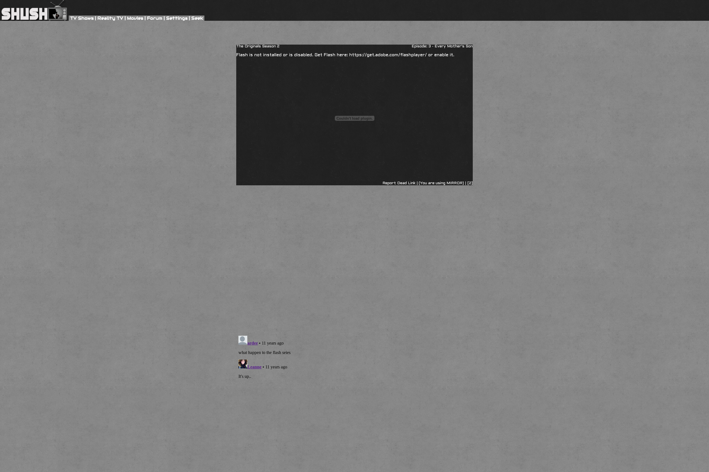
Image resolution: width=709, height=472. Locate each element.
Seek (197, 18)
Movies (135, 18)
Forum (154, 18)
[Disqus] (354, 214)
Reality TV (110, 18)
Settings (176, 18)
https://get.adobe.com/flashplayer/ (388, 55)
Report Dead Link (398, 183)
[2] (469, 183)
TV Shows (82, 18)
